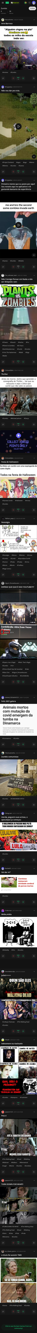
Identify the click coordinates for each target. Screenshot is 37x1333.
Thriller (4, 374)
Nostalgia (5, 522)
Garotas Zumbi (8, 500)
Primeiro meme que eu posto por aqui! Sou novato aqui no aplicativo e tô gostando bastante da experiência (18, 186)
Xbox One (6, 672)
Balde (5, 356)
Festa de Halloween (9, 462)
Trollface (20, 565)
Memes (5, 166)
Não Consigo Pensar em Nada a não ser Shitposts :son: (17, 280)
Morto (5, 565)
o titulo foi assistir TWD (11, 1255)
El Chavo (20, 346)
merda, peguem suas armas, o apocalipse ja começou (14, 818)
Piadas (20, 562)
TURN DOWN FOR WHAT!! (12, 1184)
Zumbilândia (25, 676)
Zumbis (13, 72)
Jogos (18, 162)
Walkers (14, 1162)
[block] (34, 19)
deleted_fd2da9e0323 (12, 697)
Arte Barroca (6, 23)
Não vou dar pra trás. (10, 90)
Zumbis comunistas (9, 756)
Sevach (13, 342)
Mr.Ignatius (8, 87)
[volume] (34, 66)
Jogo (25, 162)
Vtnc (13, 950)
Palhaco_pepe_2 (10, 518)
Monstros (6, 1237)
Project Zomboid (8, 162)
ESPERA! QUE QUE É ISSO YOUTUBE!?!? (17, 587)
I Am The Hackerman (9, 352)
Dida (11, 1233)
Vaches (21, 342)
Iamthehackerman (9, 349)
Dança (27, 418)
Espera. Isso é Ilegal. (9, 662)
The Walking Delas (27, 1226)
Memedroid (24, 1162)
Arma (27, 562)
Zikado (7, 1040)
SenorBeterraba (10, 971)
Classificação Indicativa (10, 676)
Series (5, 1305)
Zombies (28, 1166)
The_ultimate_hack (11, 275)
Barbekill (8, 868)
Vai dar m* (6, 872)
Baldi (21, 352)
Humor (5, 562)
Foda (23, 1233)
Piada (13, 562)
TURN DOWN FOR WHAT (10, 1226)
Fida (17, 1233)
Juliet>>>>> (6, 975)
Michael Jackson (16, 418)
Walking (27, 1159)
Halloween (19, 500)
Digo (27, 352)
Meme (32, 162)
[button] (29, 3)
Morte (12, 565)
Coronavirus (7, 738)
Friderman (8, 910)
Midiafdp (6, 950)
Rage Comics (7, 569)
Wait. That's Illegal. (25, 662)
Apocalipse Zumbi (24, 558)
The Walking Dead (23, 1022)
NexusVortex (9, 20)
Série (4, 1233)
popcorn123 (9, 1112)
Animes (5, 72)
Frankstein (24, 1097)
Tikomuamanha (10, 753)
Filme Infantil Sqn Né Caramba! (12, 669)
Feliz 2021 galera (8, 701)
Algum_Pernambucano (12, 583)
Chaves (5, 342)
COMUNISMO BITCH (17, 799)
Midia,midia (6, 914)
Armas (28, 500)
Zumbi (20, 349)
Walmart (6, 1162)
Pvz (28, 342)
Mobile (21, 261)
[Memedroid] (7, 3)
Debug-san (8, 813)
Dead (19, 1159)
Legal (5, 1166)
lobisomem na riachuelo (12, 1043)
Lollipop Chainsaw (9, 1022)
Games (22, 166)
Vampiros (14, 1097)
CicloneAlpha (9, 370)
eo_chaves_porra (10, 1251)
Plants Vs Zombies (9, 346)
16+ (12, 666)
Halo (27, 669)
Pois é (3, 1115)
